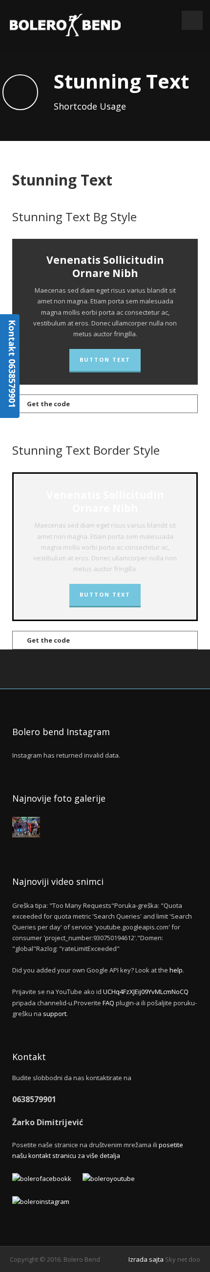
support (54, 1013)
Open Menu (192, 20)
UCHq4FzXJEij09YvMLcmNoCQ (146, 991)
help (176, 970)
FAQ (108, 1002)
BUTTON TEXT (105, 359)
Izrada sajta (146, 1259)
